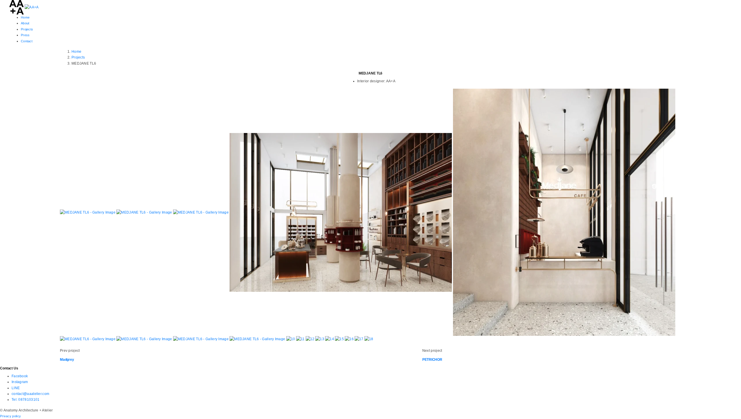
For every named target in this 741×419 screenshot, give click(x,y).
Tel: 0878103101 (26, 400)
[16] (350, 339)
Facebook (20, 376)
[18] (368, 339)
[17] (359, 339)
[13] (320, 339)
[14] (330, 339)
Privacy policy (10, 416)
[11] (301, 339)
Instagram (20, 382)
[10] (291, 339)
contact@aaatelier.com (30, 394)
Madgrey (67, 360)
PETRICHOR (432, 360)
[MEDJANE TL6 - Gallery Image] (88, 212)
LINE (16, 388)
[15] (340, 339)
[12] (311, 339)
